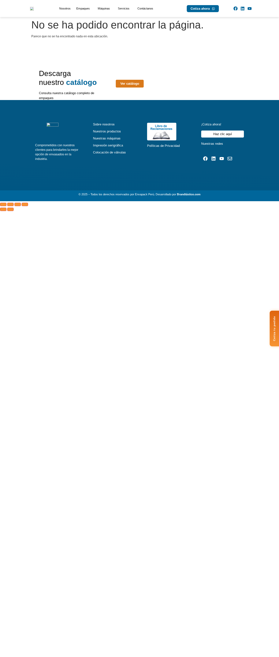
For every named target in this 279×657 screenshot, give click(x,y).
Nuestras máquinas (107, 138)
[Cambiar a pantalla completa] (10, 204)
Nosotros (65, 8)
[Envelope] (230, 158)
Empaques (83, 8)
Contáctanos (145, 8)
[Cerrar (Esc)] (25, 204)
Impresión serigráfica (108, 145)
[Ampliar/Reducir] (3, 204)
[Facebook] (235, 8)
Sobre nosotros (104, 124)
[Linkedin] (242, 8)
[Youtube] (249, 8)
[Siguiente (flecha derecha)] (10, 209)
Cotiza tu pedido (274, 328)
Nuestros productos (107, 131)
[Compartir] (17, 204)
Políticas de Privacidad (163, 146)
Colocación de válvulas (109, 152)
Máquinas (104, 8)
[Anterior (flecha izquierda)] (3, 209)
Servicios (123, 8)
